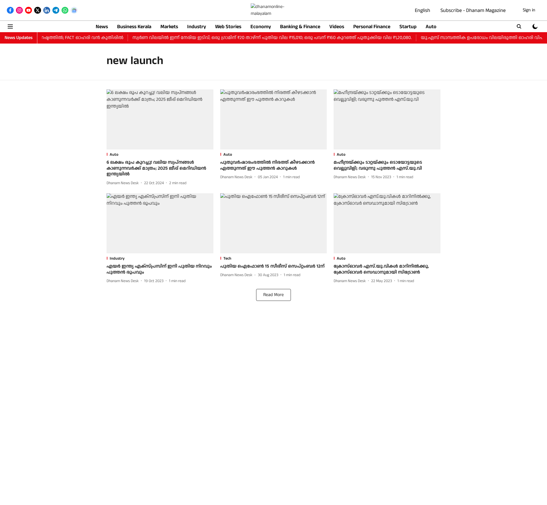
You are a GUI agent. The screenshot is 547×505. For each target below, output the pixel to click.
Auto (431, 26)
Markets (169, 26)
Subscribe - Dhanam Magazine (473, 10)
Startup (408, 26)
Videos (336, 26)
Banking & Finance (300, 26)
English (422, 10)
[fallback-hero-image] (160, 119)
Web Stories (228, 26)
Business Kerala (134, 26)
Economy (260, 26)
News (102, 26)
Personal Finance (371, 26)
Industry (196, 26)
